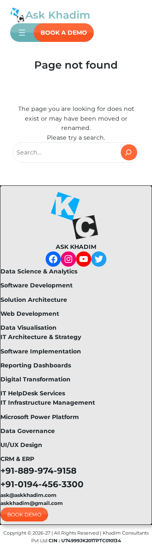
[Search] (129, 152)
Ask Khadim (57, 14)
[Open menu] (22, 33)
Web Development (29, 313)
